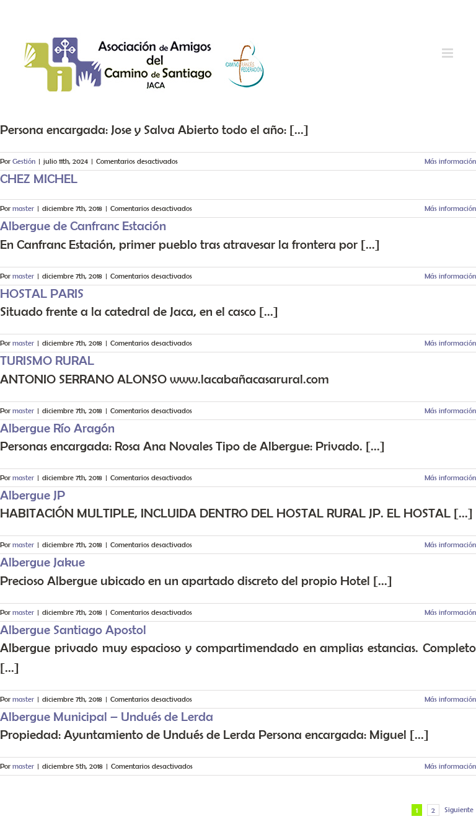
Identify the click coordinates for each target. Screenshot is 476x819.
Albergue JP (32, 495)
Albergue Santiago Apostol (73, 629)
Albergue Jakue (42, 562)
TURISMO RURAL (47, 360)
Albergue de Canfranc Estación (83, 225)
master (23, 208)
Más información (450, 161)
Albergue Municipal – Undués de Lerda (106, 716)
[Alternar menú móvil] (448, 53)
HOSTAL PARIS (42, 293)
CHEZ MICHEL (38, 178)
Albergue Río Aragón (57, 428)
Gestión (23, 161)
